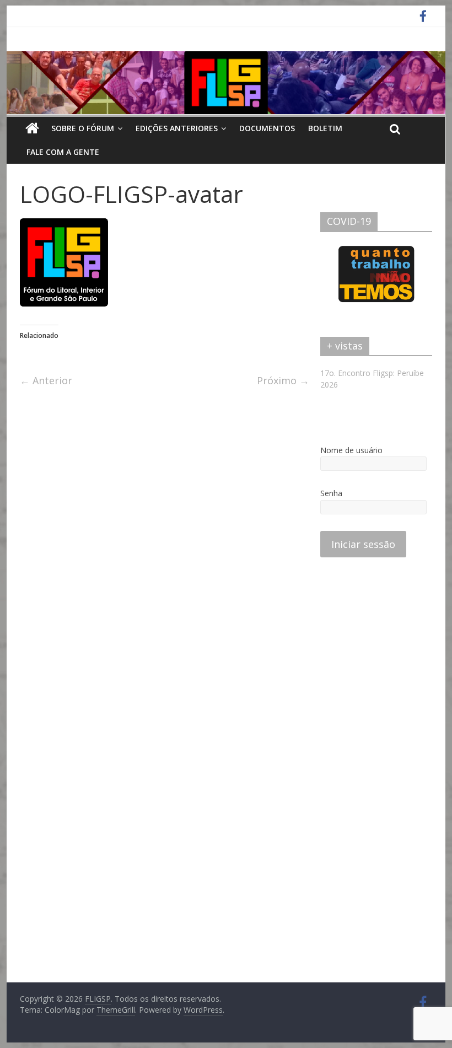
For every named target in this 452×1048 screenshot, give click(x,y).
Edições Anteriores (177, 128)
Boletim (325, 128)
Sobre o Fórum (82, 128)
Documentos (267, 128)
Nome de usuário (351, 450)
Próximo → (283, 380)
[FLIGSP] (32, 128)
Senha (331, 493)
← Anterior (46, 380)
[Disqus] (164, 543)
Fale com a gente (62, 152)
